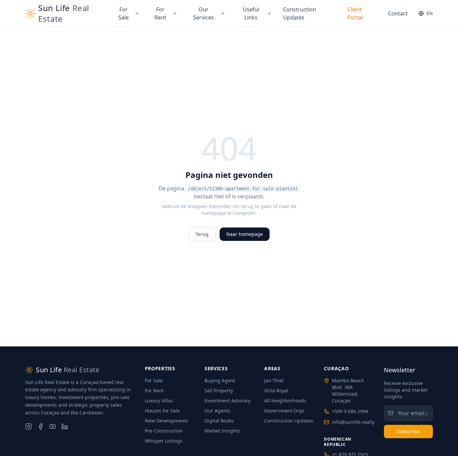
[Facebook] (40, 426)
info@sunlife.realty (353, 422)
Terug (202, 234)
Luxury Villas (159, 400)
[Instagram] (28, 426)
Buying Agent (220, 380)
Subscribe (408, 431)
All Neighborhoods (285, 400)
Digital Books (219, 420)
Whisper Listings (163, 441)
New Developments (166, 420)
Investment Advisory (227, 400)
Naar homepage (244, 234)
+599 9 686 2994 (350, 411)
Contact (398, 13)
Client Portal (355, 13)
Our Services (203, 13)
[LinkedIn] (64, 426)
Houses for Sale (162, 410)
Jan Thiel (274, 380)
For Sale (123, 13)
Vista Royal (276, 390)
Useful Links (251, 13)
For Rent (160, 13)
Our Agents (217, 410)
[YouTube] (52, 426)
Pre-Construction (164, 431)
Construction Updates (299, 13)
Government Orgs (284, 410)
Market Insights (222, 431)
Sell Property (219, 390)
